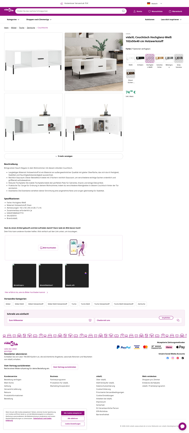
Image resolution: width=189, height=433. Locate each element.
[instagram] (173, 358)
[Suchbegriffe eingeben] (123, 11)
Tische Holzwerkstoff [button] (101, 304)
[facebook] (168, 358)
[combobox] (71, 11)
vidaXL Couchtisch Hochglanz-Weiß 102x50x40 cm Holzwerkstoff (149, 39)
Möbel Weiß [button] (19, 304)
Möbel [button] (8, 304)
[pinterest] (178, 358)
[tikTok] (183, 358)
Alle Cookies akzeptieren (73, 413)
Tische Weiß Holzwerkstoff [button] (123, 304)
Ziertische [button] (141, 304)
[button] (24, 275)
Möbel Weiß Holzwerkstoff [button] (57, 304)
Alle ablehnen (73, 418)
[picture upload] (77, 247)
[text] (131, 92)
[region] (45, 419)
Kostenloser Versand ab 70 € (76, 3)
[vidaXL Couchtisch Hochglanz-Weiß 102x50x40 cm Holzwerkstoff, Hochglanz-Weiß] (33, 62)
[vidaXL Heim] (8, 10)
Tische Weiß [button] (85, 304)
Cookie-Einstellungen (105, 395)
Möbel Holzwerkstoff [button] (35, 304)
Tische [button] (74, 304)
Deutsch (154, 4)
